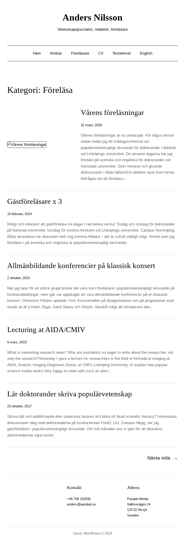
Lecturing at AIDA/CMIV (46, 330)
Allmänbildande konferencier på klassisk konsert (81, 266)
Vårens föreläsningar (112, 112)
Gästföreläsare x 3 (34, 201)
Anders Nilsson (92, 17)
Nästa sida (162, 457)
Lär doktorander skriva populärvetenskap (69, 394)
